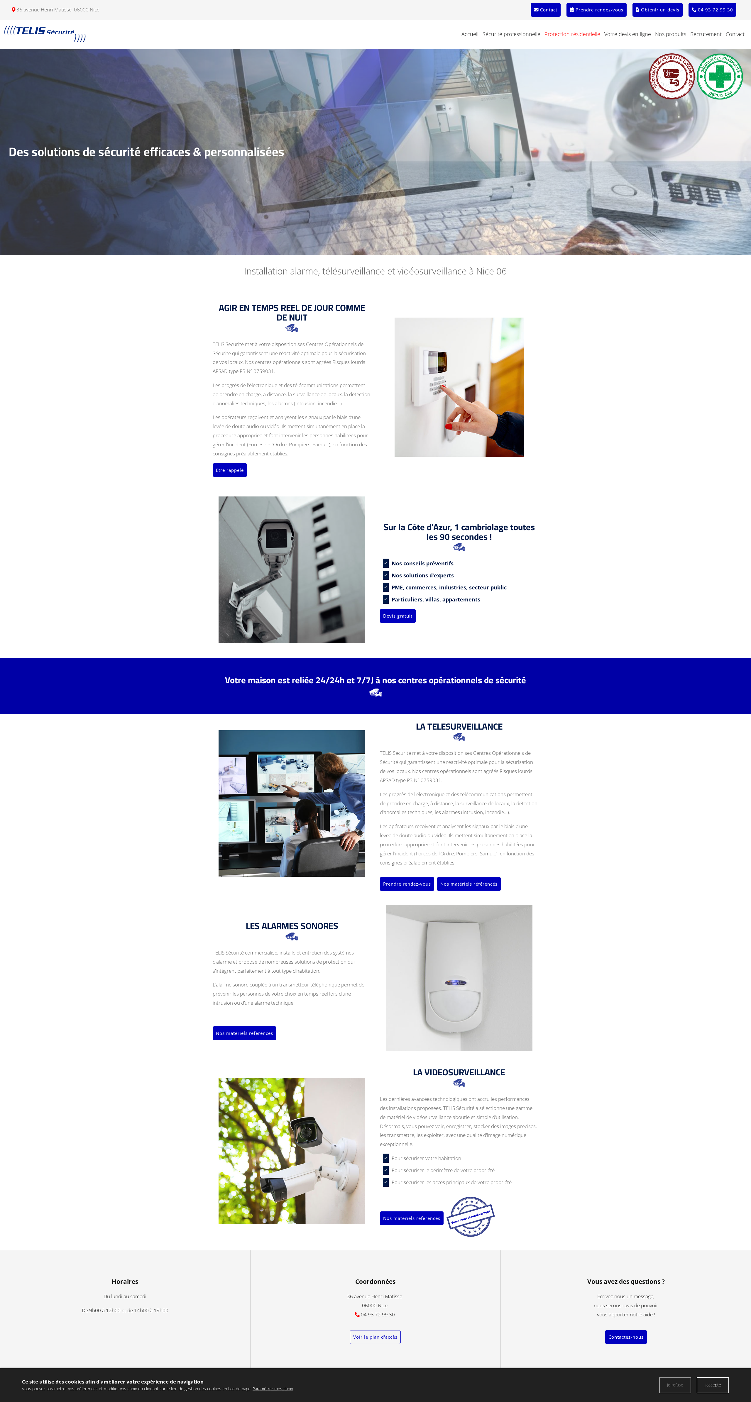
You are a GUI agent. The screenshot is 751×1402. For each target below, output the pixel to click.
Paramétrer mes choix (273, 1388)
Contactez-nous (626, 1337)
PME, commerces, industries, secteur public (450, 587)
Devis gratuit (397, 616)
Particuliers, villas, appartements (437, 599)
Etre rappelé (230, 470)
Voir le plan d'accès (375, 1337)
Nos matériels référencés (469, 884)
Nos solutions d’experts (423, 575)
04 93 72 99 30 (378, 1314)
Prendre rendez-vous (407, 884)
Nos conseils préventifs (423, 563)
